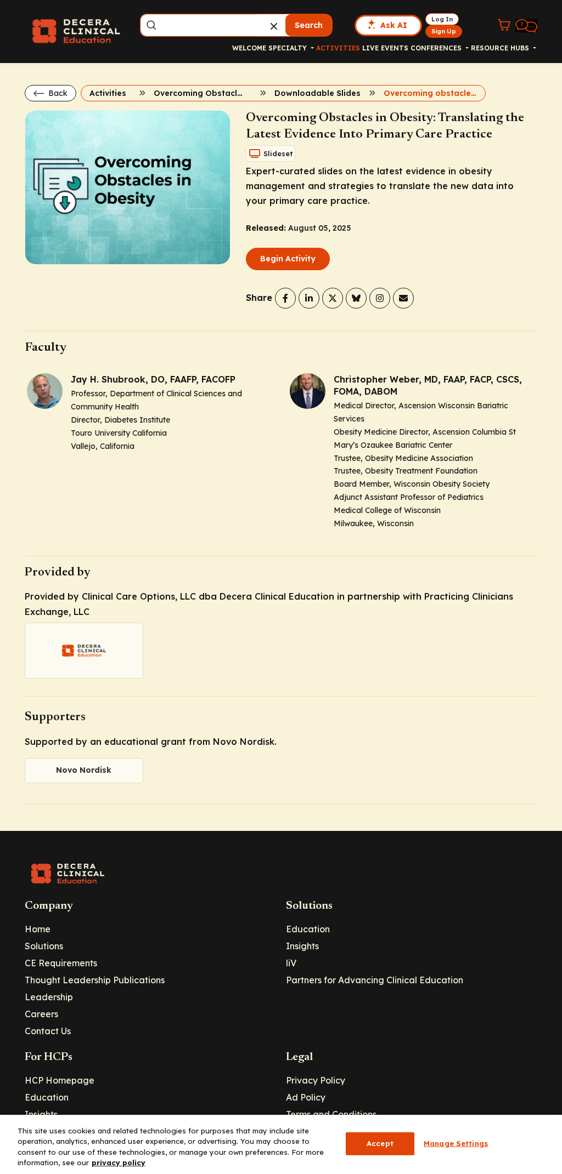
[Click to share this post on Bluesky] (356, 298)
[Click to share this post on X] (332, 298)
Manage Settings (456, 1143)
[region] (281, 1144)
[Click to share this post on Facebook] (285, 298)
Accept (380, 1143)
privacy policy (118, 1162)
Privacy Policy (315, 1080)
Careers (41, 1013)
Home (37, 929)
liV (291, 963)
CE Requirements (61, 963)
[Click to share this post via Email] (403, 298)
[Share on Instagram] (379, 298)
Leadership (49, 996)
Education (308, 929)
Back (57, 93)
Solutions (44, 946)
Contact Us (48, 1030)
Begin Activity (288, 259)
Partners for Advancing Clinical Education (374, 979)
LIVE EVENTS (385, 48)
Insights (302, 946)
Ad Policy (305, 1097)
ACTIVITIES (338, 48)
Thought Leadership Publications (95, 979)
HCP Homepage (59, 1080)
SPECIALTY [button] (288, 48)
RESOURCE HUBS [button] (501, 48)
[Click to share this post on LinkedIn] (309, 298)
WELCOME (249, 48)
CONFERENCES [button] (437, 48)
